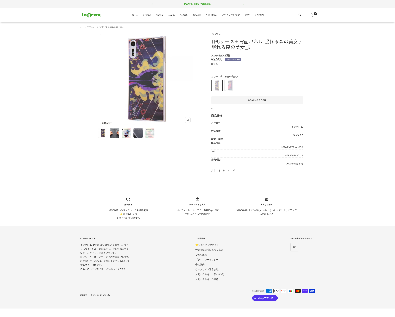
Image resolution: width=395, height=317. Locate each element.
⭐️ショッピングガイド (207, 244)
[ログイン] (306, 15)
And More (211, 14)
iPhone (147, 14)
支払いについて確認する (197, 214)
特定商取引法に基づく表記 (209, 249)
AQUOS (184, 14)
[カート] (313, 15)
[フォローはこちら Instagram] (294, 247)
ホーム (134, 14)
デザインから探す (230, 14)
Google (197, 14)
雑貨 (247, 14)
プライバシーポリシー (206, 259)
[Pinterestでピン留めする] (224, 171)
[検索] (300, 15)
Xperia (159, 14)
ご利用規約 (201, 254)
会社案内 (259, 14)
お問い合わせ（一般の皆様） (210, 274)
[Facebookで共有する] (219, 171)
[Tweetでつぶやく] (228, 171)
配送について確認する (128, 218)
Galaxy (171, 14)
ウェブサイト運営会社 (206, 269)
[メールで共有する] (234, 171)
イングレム (216, 34)
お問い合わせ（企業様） (208, 279)
